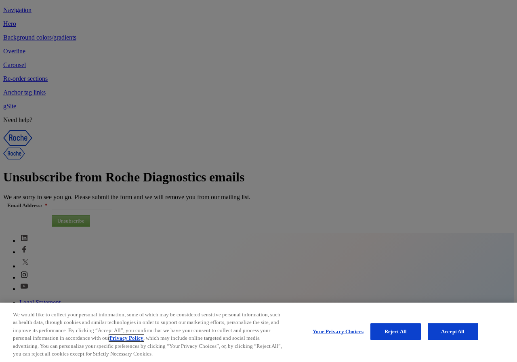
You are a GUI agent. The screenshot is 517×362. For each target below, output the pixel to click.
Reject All (396, 331)
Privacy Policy (126, 338)
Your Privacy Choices (338, 331)
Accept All (452, 331)
